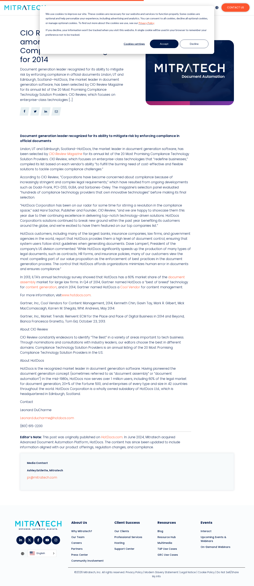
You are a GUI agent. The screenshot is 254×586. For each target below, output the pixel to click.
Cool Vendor (130, 287)
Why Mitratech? (81, 531)
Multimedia (164, 543)
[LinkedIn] (20, 539)
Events (206, 522)
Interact (206, 531)
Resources (166, 522)
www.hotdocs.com (76, 295)
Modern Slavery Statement (161, 572)
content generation (41, 287)
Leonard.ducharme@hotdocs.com (47, 418)
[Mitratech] (25, 7)
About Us (79, 522)
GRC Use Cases (167, 554)
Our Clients (121, 531)
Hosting (119, 543)
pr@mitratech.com (42, 477)
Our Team (77, 537)
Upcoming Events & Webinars (213, 539)
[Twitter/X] (29, 539)
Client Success (127, 522)
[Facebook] (38, 539)
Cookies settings (134, 43)
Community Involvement (87, 560)
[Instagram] (56, 539)
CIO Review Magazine (65, 154)
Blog (160, 531)
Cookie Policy (206, 572)
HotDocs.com (112, 437)
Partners (77, 549)
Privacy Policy (146, 23)
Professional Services (128, 537)
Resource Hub (166, 537)
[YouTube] (47, 539)
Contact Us (235, 7)
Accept (164, 43)
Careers (76, 543)
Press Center (79, 554)
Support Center (124, 549)
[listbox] (42, 553)
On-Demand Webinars (215, 547)
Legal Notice (188, 572)
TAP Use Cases (167, 549)
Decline (194, 43)
